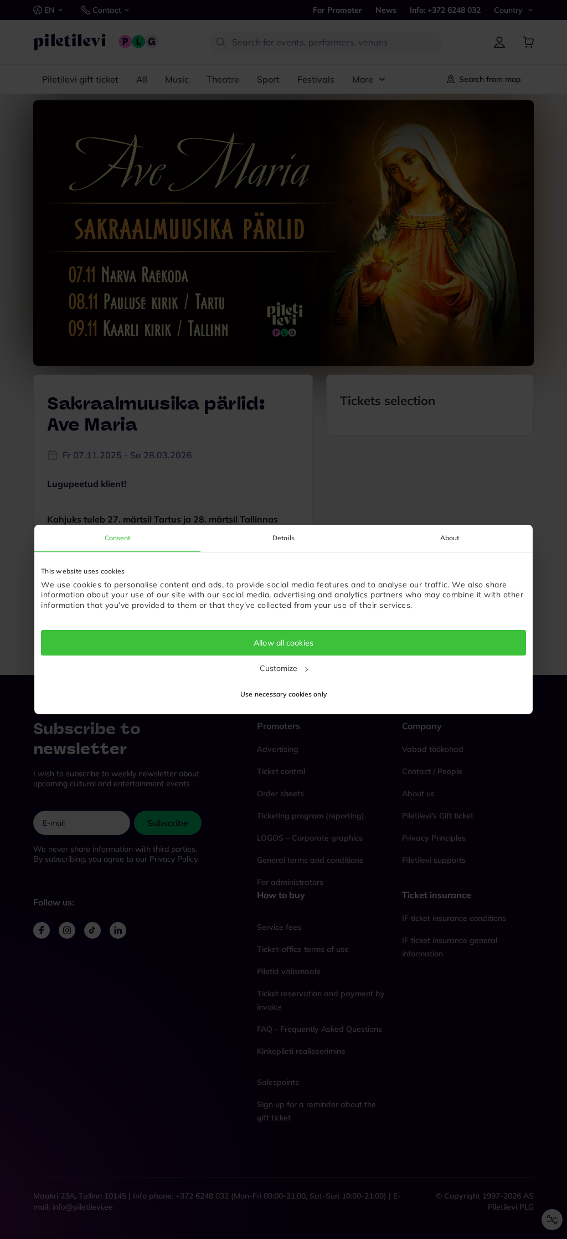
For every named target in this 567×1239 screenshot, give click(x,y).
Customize (279, 668)
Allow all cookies (283, 643)
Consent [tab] (118, 538)
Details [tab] (283, 538)
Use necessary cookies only (283, 694)
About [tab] (450, 538)
